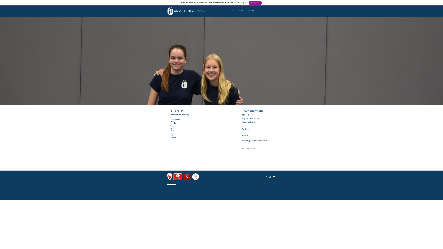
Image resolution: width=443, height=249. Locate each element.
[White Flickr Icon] (274, 176)
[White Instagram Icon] (270, 176)
